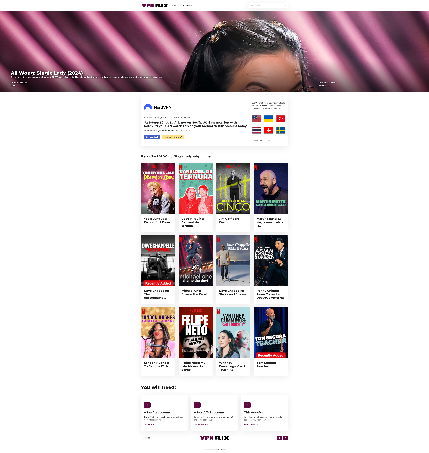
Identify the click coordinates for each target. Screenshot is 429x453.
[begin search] (285, 5)
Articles (175, 5)
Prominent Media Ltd (217, 450)
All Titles (146, 438)
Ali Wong (24, 83)
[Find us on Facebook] (279, 438)
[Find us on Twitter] (285, 438)
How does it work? (173, 137)
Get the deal (152, 137)
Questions (187, 5)
